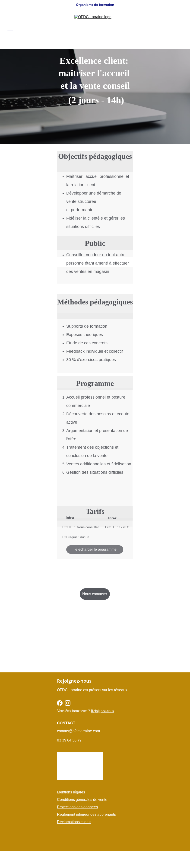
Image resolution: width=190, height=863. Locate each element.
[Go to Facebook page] (60, 703)
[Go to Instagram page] (67, 703)
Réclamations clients (74, 822)
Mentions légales (71, 792)
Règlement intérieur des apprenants (86, 814)
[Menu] (10, 29)
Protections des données (77, 807)
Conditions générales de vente (82, 800)
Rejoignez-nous (102, 711)
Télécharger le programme (95, 549)
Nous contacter (94, 594)
